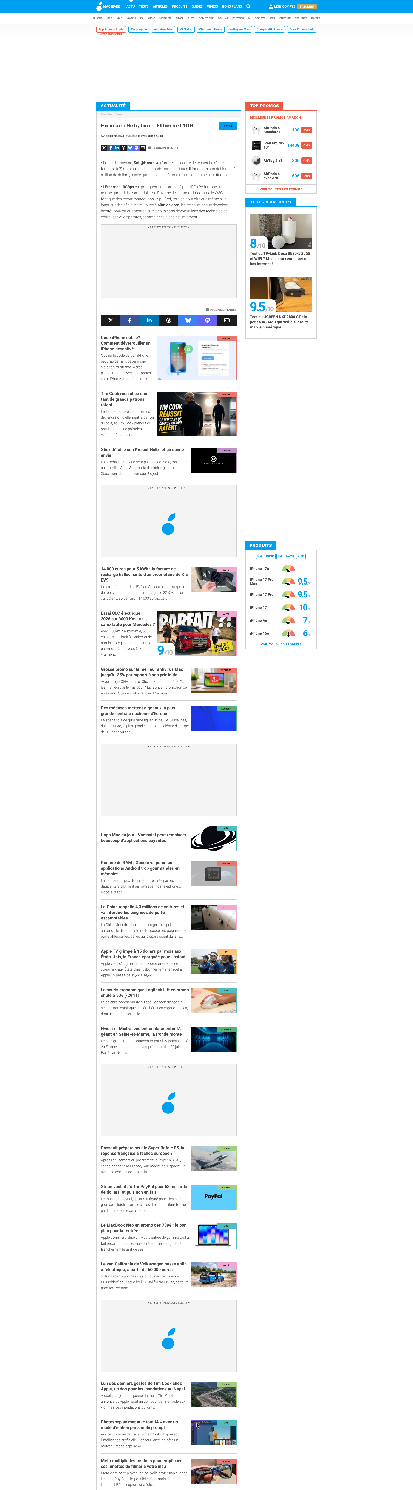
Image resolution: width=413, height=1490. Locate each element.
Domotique (206, 18)
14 (165, 148)
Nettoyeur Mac (239, 29)
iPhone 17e (259, 568)
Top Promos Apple (111, 29)
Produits (179, 6)
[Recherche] (248, 6)
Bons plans (232, 6)
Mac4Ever (106, 114)
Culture (285, 18)
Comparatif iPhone (269, 29)
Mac (119, 18)
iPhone (97, 18)
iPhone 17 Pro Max (262, 581)
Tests (144, 6)
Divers (315, 18)
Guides (197, 6)
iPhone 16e (259, 633)
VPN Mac (186, 29)
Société (260, 18)
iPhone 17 (258, 607)
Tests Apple (139, 29)
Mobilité (165, 18)
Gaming (223, 18)
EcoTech (238, 18)
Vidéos (212, 6)
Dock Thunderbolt (302, 29)
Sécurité (301, 18)
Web (272, 18)
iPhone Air (258, 620)
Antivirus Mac (163, 29)
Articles (160, 6)
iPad (109, 18)
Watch (131, 18)
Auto (191, 18)
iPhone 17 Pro (262, 594)
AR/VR (179, 18)
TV (141, 18)
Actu (130, 6)
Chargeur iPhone (210, 29)
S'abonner (307, 6)
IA (249, 18)
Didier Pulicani (115, 136)
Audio (151, 18)
